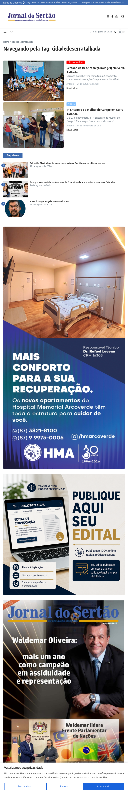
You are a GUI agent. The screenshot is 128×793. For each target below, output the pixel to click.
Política (71, 104)
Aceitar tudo (103, 786)
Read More (72, 88)
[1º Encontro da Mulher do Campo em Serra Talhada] (33, 125)
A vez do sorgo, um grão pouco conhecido (49, 201)
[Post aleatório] (115, 31)
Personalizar (24, 786)
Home (6, 41)
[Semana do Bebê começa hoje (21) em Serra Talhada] (33, 81)
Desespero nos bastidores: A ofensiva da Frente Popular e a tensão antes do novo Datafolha (72, 182)
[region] (64, 778)
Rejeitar (64, 786)
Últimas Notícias (76, 62)
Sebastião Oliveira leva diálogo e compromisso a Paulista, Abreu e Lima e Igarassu (68, 163)
